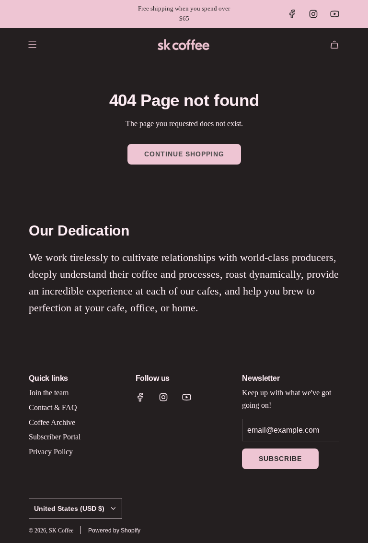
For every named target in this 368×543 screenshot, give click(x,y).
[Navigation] (32, 44)
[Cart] (334, 44)
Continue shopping (184, 154)
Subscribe (280, 458)
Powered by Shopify (114, 530)
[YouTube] (334, 14)
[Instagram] (313, 14)
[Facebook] (292, 14)
